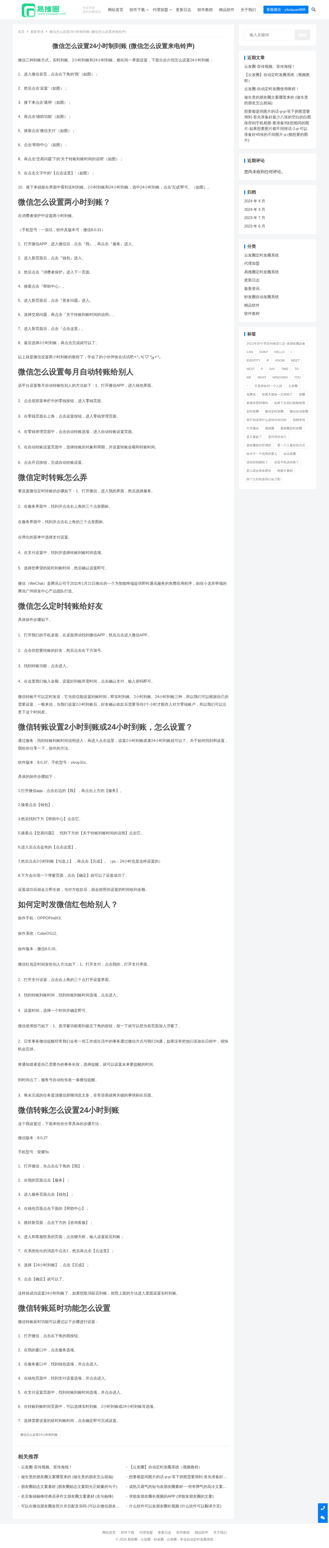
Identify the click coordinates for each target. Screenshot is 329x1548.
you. (297, 377)
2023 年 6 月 (254, 226)
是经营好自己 (277, 437)
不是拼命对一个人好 (268, 386)
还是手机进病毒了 (286, 462)
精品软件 (226, 9)
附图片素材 (285, 471)
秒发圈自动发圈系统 (261, 297)
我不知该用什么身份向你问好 (266, 420)
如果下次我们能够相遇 (289, 403)
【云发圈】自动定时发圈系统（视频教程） (165, 1467)
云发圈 (293, 386)
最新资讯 (37, 32)
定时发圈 (252, 411)
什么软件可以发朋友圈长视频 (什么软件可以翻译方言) (175, 1506)
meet (295, 360)
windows (280, 377)
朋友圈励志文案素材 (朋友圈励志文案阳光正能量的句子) (69, 1486)
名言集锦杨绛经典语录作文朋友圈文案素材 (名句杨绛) (67, 1496)
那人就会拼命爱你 (258, 471)
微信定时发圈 (274, 411)
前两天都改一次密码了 (277, 394)
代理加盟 (160, 9)
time (284, 369)
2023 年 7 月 (254, 217)
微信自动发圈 (299, 411)
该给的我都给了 (257, 462)
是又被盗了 (254, 437)
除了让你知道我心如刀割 (263, 479)
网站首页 (115, 9)
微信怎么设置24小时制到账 (39, 1435)
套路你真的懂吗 (257, 403)
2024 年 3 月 (254, 209)
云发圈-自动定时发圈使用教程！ (271, 89)
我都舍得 (299, 420)
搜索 (302, 35)
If (268, 360)
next (250, 369)
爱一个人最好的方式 (291, 445)
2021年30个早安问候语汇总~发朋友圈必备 (275, 343)
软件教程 (205, 9)
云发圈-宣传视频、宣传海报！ (46, 1467)
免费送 (251, 394)
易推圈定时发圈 (291, 428)
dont (263, 352)
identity (253, 360)
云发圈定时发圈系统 (261, 255)
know (280, 360)
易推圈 (269, 428)
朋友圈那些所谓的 (258, 445)
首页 (21, 32)
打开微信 (252, 428)
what (262, 377)
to (297, 369)
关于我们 (248, 9)
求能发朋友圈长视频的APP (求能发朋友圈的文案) (171, 1496)
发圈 (302, 394)
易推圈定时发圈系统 (261, 272)
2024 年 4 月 (254, 201)
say (272, 369)
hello (279, 352)
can (249, 352)
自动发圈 (290, 454)
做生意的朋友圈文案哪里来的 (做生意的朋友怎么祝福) (67, 1477)
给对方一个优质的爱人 (261, 454)
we (248, 377)
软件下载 (137, 9)
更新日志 (183, 9)
